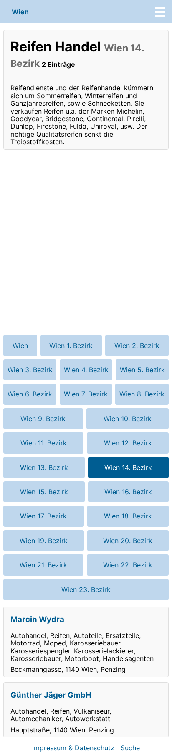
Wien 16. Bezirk (128, 492)
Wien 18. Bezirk (128, 516)
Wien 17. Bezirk (43, 516)
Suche (130, 748)
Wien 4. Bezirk (86, 370)
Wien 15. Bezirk (44, 492)
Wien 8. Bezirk (141, 394)
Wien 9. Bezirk (43, 418)
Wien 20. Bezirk (127, 540)
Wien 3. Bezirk (30, 370)
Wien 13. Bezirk (44, 467)
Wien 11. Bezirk (43, 443)
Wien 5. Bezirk (142, 370)
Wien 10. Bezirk (128, 418)
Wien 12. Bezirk (128, 443)
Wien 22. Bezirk (127, 565)
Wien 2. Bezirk (136, 345)
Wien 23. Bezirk (86, 589)
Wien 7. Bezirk (86, 394)
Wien (20, 12)
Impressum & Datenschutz (73, 748)
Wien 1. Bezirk (71, 345)
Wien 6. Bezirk (30, 394)
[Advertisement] (86, 242)
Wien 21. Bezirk (43, 565)
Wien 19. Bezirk (44, 540)
